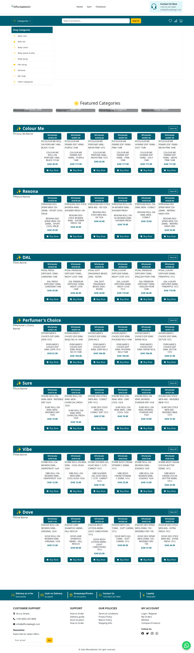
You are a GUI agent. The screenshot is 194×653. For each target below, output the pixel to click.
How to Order (77, 613)
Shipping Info (105, 623)
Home (80, 6)
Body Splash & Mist (26, 53)
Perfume (21, 70)
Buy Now (54, 170)
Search (136, 20)
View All (173, 128)
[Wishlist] (170, 20)
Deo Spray (22, 64)
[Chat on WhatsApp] (186, 645)
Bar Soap (22, 76)
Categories (23, 21)
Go (49, 640)
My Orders (146, 616)
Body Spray (23, 59)
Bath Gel (21, 41)
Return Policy (105, 619)
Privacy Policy (105, 616)
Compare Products (150, 623)
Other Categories (25, 82)
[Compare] (175, 20)
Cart (89, 6)
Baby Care (22, 36)
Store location (77, 619)
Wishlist (145, 619)
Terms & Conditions (108, 613)
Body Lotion (23, 47)
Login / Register (149, 613)
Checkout (101, 6)
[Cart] (181, 21)
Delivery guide (77, 616)
